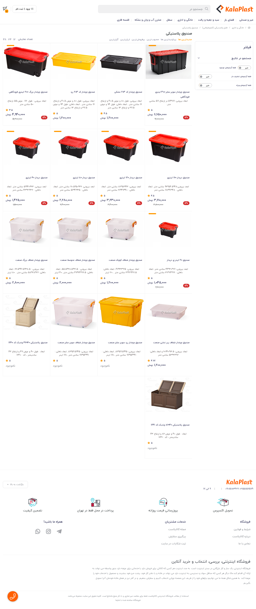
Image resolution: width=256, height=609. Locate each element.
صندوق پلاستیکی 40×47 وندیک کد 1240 (27, 343)
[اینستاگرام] (48, 532)
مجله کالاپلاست (177, 529)
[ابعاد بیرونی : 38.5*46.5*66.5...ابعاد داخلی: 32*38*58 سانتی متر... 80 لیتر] (26, 230)
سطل (169, 19)
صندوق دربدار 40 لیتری (36, 178)
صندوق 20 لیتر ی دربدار (178, 260)
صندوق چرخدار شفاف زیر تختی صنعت (171, 343)
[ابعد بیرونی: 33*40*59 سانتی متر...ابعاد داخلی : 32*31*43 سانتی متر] (26, 147)
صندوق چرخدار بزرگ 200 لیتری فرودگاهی (28, 92)
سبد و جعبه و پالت (208, 19)
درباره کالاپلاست (241, 536)
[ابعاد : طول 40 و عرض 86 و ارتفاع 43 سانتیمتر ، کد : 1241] (168, 395)
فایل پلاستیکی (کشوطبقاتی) (215, 27)
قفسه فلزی (123, 19)
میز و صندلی (246, 19)
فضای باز (229, 19)
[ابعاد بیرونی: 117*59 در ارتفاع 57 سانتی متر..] (168, 62)
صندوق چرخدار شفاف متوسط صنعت (77, 260)
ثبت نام (19, 9)
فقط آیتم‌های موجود (227, 67)
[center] (207, 9)
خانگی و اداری (185, 19)
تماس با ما (244, 543)
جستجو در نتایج (241, 58)
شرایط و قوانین (242, 529)
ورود (28, 9)
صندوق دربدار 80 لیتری (84, 178)
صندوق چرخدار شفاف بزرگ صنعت (31, 260)
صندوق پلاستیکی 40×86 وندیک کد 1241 (170, 425)
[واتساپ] (37, 532)
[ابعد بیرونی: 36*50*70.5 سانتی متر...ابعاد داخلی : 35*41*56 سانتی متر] (74, 147)
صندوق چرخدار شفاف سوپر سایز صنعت (76, 343)
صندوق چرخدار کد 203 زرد (83, 92)
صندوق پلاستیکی (190, 27)
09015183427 (232, 489)
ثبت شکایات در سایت (173, 543)
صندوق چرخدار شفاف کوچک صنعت (125, 260)
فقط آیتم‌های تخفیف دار (241, 76)
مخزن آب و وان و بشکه (148, 19)
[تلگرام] (59, 532)
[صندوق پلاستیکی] (228, 482)
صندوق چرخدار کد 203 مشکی (128, 92)
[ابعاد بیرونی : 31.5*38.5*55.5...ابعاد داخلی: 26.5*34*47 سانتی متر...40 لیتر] (74, 230)
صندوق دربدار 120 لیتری (131, 178)
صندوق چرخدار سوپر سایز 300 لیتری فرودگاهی (172, 94)
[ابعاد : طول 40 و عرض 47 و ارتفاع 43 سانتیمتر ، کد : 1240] (26, 312)
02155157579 (246, 489)
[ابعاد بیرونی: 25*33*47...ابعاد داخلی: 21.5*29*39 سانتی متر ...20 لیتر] (121, 230)
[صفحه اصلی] (249, 27)
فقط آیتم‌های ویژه (243, 85)
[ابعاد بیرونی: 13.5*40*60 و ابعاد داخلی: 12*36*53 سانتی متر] (168, 312)
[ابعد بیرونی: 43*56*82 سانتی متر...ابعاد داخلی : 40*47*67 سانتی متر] (121, 147)
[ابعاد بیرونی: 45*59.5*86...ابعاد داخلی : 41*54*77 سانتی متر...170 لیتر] (121, 312)
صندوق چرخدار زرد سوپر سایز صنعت (125, 343)
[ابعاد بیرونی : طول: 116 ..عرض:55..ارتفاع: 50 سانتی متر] (26, 62)
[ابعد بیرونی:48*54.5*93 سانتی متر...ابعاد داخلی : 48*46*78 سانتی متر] (168, 147)
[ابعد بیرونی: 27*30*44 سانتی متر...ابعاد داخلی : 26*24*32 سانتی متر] (168, 230)
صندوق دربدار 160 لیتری (178, 178)
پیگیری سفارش (177, 536)
